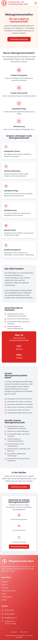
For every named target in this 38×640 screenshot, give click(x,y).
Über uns (5, 585)
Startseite (5, 582)
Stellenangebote (7, 597)
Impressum (14, 632)
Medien (4, 594)
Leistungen (5, 588)
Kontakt (4, 600)
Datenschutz (23, 632)
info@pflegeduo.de (11, 618)
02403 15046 (9, 610)
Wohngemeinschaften (9, 591)
